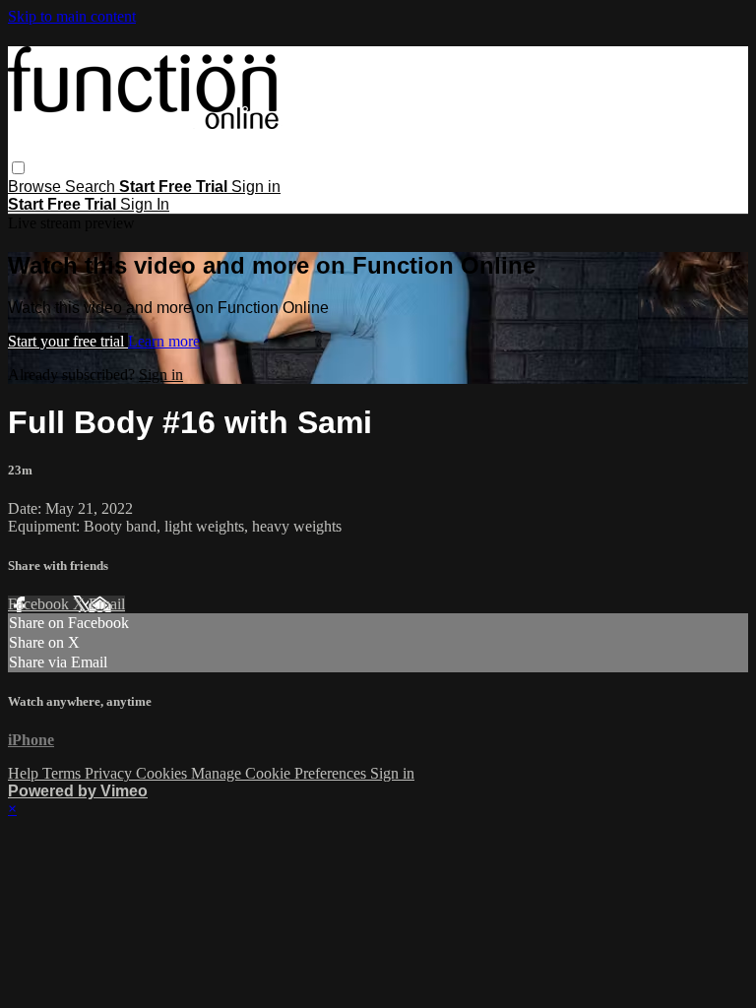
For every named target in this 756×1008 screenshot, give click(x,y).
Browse (36, 186)
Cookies (163, 773)
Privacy (110, 773)
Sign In (144, 204)
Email (107, 604)
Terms (63, 773)
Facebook (40, 604)
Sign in (256, 186)
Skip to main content (72, 16)
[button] (18, 167)
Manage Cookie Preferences (280, 773)
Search (92, 186)
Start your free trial (68, 341)
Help (25, 773)
